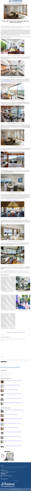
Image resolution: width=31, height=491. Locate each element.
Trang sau (29, 334)
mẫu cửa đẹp (8, 332)
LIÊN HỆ (27, 463)
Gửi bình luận (4, 361)
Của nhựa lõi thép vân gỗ (14, 466)
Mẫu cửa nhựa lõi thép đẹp (21, 332)
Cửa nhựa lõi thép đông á (18, 467)
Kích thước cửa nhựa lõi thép (23, 466)
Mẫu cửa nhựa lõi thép (4, 372)
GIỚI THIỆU (9, 463)
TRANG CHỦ (4, 463)
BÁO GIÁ (19, 463)
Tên (1, 350)
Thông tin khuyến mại (4, 376)
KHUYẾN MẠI (14, 463)
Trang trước (2, 334)
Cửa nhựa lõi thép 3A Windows (5, 466)
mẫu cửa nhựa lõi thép (13, 332)
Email (2, 353)
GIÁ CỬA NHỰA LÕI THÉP (9, 367)
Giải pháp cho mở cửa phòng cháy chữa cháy (12, 200)
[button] (1, 1)
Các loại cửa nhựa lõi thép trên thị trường (7, 467)
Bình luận (2, 340)
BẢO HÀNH (23, 463)
